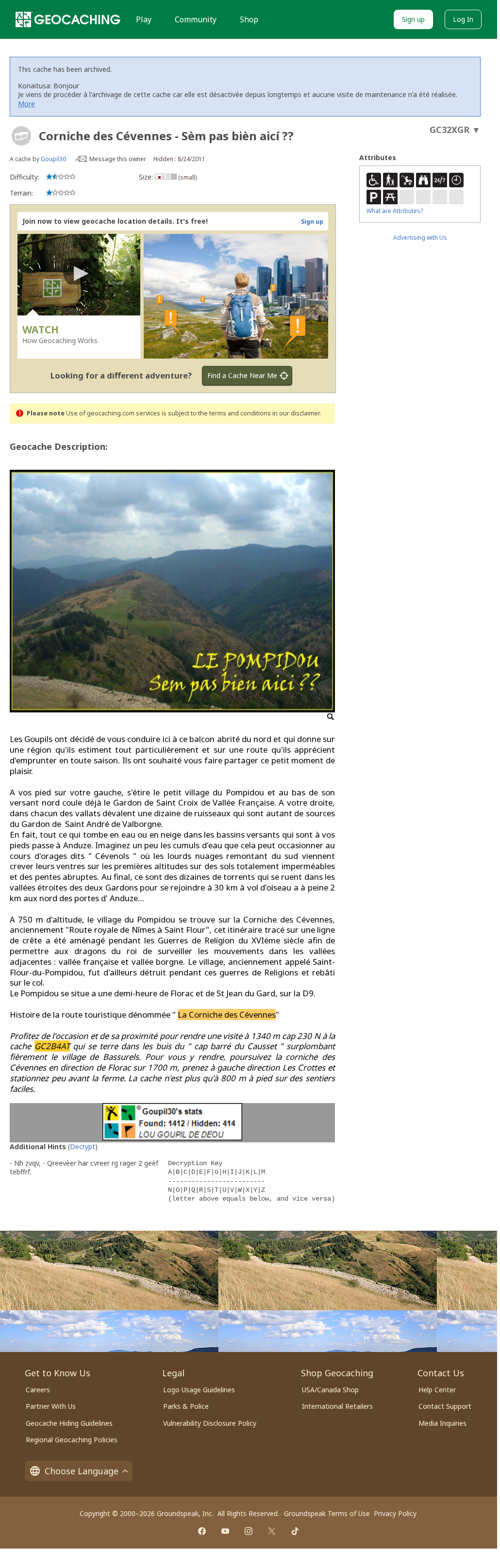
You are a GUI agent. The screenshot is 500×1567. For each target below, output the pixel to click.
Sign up (413, 19)
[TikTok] (295, 1531)
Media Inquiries (442, 1423)
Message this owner (117, 159)
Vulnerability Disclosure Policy (209, 1423)
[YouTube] (225, 1531)
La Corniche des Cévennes (227, 1014)
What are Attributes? (395, 211)
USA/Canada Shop (330, 1389)
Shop (249, 19)
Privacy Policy (395, 1513)
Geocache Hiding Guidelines (69, 1423)
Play (143, 19)
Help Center (437, 1389)
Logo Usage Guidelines (199, 1389)
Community (196, 19)
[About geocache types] (21, 136)
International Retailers (337, 1406)
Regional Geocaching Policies (71, 1439)
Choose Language (81, 1471)
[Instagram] (248, 1531)
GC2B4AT (52, 1046)
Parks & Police (186, 1406)
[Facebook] (202, 1531)
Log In (463, 19)
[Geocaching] (68, 19)
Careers (38, 1389)
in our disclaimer (295, 413)
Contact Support (444, 1406)
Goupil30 (53, 159)
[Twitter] (272, 1531)
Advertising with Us (420, 237)
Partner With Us (51, 1406)
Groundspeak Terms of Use (327, 1513)
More (26, 103)
